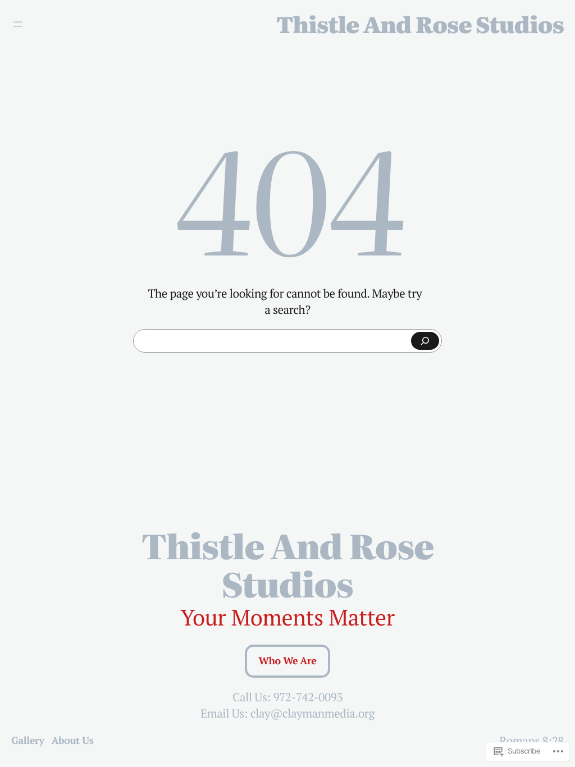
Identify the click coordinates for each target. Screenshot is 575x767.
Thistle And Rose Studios (420, 23)
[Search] (425, 341)
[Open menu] (18, 24)
